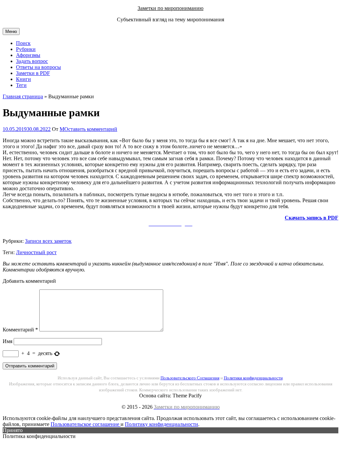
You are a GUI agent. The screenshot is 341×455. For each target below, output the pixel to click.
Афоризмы (28, 55)
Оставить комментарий (90, 129)
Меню (11, 31)
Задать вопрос (32, 61)
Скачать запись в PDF (311, 218)
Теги (21, 85)
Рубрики (26, 49)
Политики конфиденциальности (253, 377)
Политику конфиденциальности (161, 424)
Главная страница (23, 96)
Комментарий (20, 329)
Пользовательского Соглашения (190, 377)
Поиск (23, 43)
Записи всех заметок (48, 241)
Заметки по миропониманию (170, 8)
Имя (7, 341)
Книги (23, 79)
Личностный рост (36, 252)
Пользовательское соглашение (86, 424)
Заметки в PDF (33, 73)
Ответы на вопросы (38, 67)
